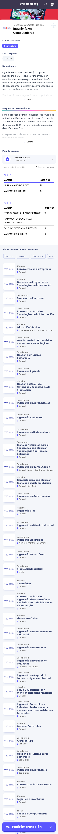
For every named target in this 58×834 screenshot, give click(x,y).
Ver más (31, 99)
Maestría (23, 256)
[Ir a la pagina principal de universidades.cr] (29, 4)
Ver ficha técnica (46, 167)
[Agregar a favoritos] (53, 25)
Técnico (9, 256)
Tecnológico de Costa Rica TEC (28, 25)
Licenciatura (10, 45)
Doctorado (38, 256)
